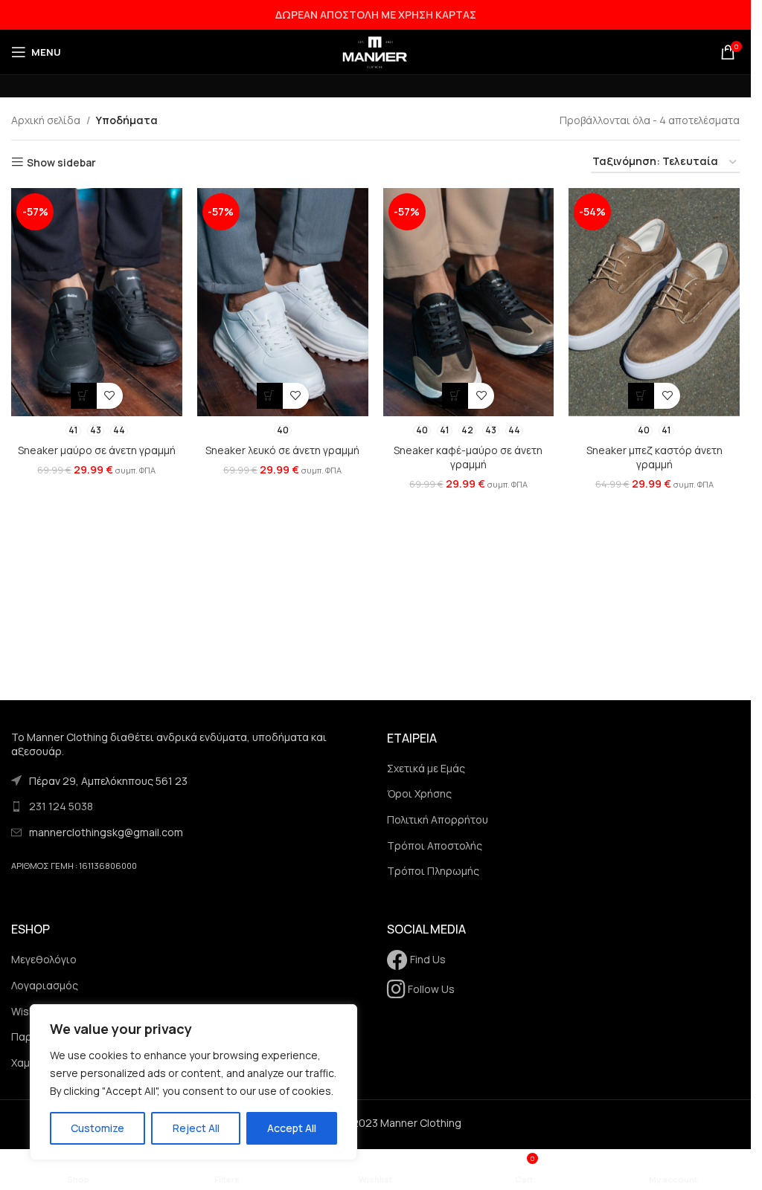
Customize (97, 1128)
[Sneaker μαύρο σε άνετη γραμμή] (96, 301)
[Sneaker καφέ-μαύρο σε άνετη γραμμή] (468, 301)
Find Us (427, 959)
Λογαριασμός (44, 985)
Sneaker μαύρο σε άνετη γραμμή (97, 450)
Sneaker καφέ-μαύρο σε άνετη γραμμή (468, 457)
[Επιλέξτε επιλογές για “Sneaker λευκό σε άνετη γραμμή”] (270, 396)
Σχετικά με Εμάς (426, 768)
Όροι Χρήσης (419, 793)
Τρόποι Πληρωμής (433, 871)
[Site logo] (376, 51)
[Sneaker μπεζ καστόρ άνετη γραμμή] (654, 301)
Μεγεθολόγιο (44, 959)
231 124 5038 (61, 806)
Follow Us (430, 989)
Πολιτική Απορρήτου (437, 819)
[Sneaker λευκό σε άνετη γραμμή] (282, 301)
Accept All (291, 1128)
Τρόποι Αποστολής (434, 845)
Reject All (196, 1128)
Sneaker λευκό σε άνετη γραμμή (282, 450)
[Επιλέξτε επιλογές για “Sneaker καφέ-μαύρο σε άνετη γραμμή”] (455, 396)
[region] (193, 1082)
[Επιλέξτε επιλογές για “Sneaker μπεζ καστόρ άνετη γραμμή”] (641, 396)
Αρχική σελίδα (45, 120)
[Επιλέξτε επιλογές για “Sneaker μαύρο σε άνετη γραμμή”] (84, 396)
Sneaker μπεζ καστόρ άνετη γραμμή (654, 457)
